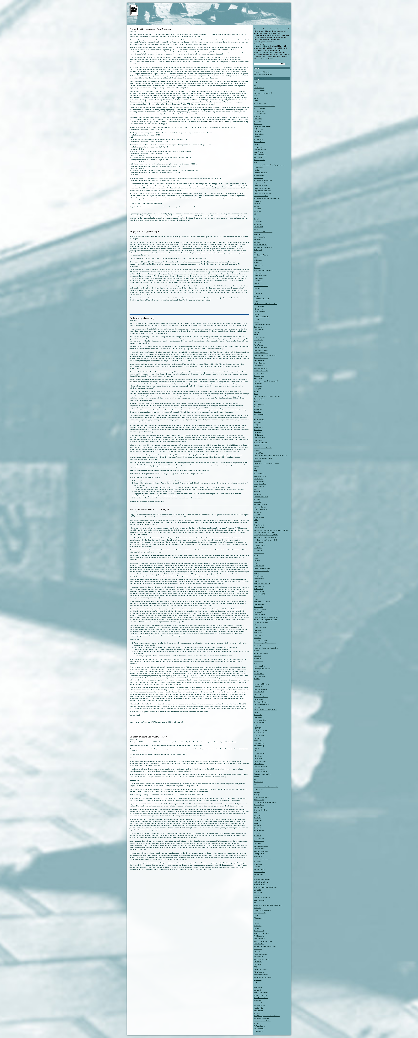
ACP (255, 82)
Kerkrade (257, 515)
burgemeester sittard (261, 196)
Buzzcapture (258, 201)
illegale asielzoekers (260, 443)
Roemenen (257, 825)
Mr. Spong (257, 645)
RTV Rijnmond (259, 838)
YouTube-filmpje (259, 1026)
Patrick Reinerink (259, 722)
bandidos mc (258, 119)
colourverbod (258, 227)
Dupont (256, 296)
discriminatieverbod (260, 275)
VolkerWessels (259, 972)
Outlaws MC (258, 715)
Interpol (256, 466)
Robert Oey (258, 820)
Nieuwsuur (257, 658)
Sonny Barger (258, 864)
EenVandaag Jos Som (261, 299)
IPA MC (256, 471)
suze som (257, 895)
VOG (255, 967)
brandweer (257, 170)
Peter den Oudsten (260, 730)
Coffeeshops (258, 224)
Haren (256, 401)
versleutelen (258, 949)
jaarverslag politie (260, 476)
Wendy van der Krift (260, 995)
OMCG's (257, 679)
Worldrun (257, 1023)
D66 (255, 252)
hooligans (257, 425)
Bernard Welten (259, 139)
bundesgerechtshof (260, 173)
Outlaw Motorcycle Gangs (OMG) (265, 710)
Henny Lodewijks (259, 419)
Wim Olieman (258, 1011)
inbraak (256, 445)
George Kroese (259, 360)
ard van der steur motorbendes (264, 106)
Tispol (256, 915)
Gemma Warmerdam (261, 358)
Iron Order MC (259, 473)
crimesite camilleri (260, 237)
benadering (257, 137)
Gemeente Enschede (261, 353)
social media (258, 856)
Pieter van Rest (259, 743)
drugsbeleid (258, 293)
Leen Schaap (258, 542)
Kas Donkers (258, 512)
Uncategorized (259, 931)
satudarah (257, 843)
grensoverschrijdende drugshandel (266, 381)
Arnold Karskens (259, 108)
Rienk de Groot (259, 805)
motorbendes (258, 635)
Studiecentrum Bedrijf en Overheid (265, 887)
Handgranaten (259, 399)
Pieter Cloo (257, 740)
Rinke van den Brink (260, 810)
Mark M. (256, 581)
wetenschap (258, 1000)
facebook (257, 332)
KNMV (256, 522)
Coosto (256, 229)
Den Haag (257, 268)
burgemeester (258, 178)
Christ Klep (257, 211)
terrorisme (257, 908)
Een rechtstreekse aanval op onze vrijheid (150, 509)
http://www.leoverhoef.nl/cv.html (216, 122)
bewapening (258, 147)
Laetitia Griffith (259, 527)
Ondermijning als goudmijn (142, 318)
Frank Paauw (258, 345)
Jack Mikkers (258, 479)
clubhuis (256, 219)
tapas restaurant (259, 900)
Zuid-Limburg (258, 1031)
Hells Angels (258, 409)
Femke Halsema (259, 337)
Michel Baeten (258, 607)
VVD (255, 982)
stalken (256, 877)
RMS (255, 812)
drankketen (257, 288)
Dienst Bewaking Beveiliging (263, 270)
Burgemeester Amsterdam (263, 180)
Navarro (256, 650)
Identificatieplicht (259, 437)
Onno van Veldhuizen (261, 697)
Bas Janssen (258, 124)
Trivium (256, 928)
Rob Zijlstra (257, 815)
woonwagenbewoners (261, 1018)
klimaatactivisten (259, 517)
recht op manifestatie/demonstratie (266, 787)
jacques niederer (259, 481)
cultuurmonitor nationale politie (264, 247)
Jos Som (257, 499)
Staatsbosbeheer (259, 872)
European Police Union (261, 317)
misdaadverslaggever (261, 622)
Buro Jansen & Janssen (262, 46)
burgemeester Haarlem (262, 188)
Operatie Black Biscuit (261, 704)
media (256, 599)
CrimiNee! (257, 242)
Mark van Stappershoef (262, 584)
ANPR (256, 98)
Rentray (256, 794)
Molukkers (257, 630)
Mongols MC (258, 632)
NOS (255, 663)
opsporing (257, 707)
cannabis (257, 206)
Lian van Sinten (259, 553)
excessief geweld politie (262, 324)
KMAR (256, 520)
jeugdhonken (258, 489)
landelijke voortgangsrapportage (265, 537)
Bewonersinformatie (260, 149)
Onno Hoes (257, 694)
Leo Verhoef (258, 548)
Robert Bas (257, 818)
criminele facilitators (260, 245)
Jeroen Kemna (259, 486)
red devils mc (258, 789)
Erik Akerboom (259, 306)
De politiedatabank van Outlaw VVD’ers (148, 737)
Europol (256, 319)
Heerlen (256, 407)
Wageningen (258, 987)
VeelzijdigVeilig (259, 936)
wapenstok (257, 990)
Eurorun (256, 322)
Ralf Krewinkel (258, 782)
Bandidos (257, 116)
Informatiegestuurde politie (263, 448)
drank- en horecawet (261, 286)
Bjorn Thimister (259, 152)
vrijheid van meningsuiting (262, 977)
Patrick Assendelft (260, 720)
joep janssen (258, 494)
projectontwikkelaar (260, 771)
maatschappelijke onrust (262, 568)
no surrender (258, 661)
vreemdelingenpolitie (261, 974)
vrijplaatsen (257, 980)
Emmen (256, 301)
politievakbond (259, 764)
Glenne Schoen (259, 373)
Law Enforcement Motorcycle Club (265, 540)
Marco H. (257, 573)
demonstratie (258, 265)
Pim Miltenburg (259, 746)
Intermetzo (257, 461)
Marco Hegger (259, 576)
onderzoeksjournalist (261, 689)
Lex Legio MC (258, 550)
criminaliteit (257, 239)
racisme (256, 776)
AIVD (255, 85)
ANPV (256, 100)
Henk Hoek (257, 412)
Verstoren (257, 951)
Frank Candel (258, 340)
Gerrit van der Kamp (261, 371)
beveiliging (257, 144)
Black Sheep (258, 157)
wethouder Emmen (260, 1003)
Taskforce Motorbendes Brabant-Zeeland (268, 905)
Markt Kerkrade (259, 586)
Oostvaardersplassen (261, 699)
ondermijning (258, 686)
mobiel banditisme (260, 627)
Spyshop (257, 866)
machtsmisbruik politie (261, 571)
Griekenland (258, 383)
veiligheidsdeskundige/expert (264, 941)
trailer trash (257, 926)
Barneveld (257, 121)
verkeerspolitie (259, 944)
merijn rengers (259, 604)
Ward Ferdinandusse (261, 992)
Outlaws (256, 712)
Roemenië (257, 828)
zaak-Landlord (259, 1028)
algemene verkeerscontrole (263, 93)
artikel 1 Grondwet (260, 113)
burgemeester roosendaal (262, 193)
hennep (256, 417)
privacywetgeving (259, 769)
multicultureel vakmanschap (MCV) (266, 648)
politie (256, 751)
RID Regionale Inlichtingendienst (265, 802)
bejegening (257, 131)
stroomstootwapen (260, 885)
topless (256, 923)
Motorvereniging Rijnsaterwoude (265, 643)
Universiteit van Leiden (261, 933)
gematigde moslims (260, 347)
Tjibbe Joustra (258, 918)
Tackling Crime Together (262, 897)
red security (258, 792)
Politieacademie (259, 753)
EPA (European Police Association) (265, 304)
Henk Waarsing (259, 414)
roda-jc (256, 823)
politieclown (258, 756)
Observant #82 (259, 674)
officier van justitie (260, 676)
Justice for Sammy (260, 507)
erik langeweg (258, 309)
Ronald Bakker (259, 830)
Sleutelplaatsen (259, 854)
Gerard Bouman (259, 363)
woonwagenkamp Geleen (262, 1021)
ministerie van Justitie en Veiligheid (266, 617)
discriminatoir (258, 278)
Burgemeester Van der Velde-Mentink (266, 198)
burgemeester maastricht (262, 191)
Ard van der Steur (260, 103)
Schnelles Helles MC (261, 851)
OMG (255, 681)
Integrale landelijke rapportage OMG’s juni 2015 (270, 455)
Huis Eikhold (258, 430)
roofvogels (257, 833)
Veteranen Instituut (260, 954)
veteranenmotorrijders (261, 959)
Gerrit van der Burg (260, 368)
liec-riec (256, 555)
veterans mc (258, 962)
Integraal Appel (259, 453)
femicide (256, 334)
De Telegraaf (258, 260)
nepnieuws (257, 656)
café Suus (257, 203)
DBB (255, 257)
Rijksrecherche (259, 807)
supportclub (258, 892)
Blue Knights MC (259, 160)
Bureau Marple (259, 175)
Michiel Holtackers (260, 609)
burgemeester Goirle (261, 183)
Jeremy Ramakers (260, 484)
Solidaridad (257, 861)
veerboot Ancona (259, 938)
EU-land (256, 314)
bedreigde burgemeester (262, 126)
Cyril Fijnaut (258, 250)
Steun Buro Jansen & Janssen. (264, 52)
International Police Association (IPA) (266, 463)
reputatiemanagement (261, 797)
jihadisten (257, 491)
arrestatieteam (259, 111)
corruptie (257, 234)
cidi (255, 214)
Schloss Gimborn (259, 848)
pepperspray (258, 728)
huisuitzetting (258, 435)
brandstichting (258, 167)
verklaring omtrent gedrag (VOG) (265, 946)
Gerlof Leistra (258, 365)
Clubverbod (258, 221)
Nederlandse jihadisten (261, 653)
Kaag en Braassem (260, 509)
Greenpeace (258, 378)
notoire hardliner (259, 666)
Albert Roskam (259, 88)
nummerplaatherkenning (262, 668)
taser (255, 902)
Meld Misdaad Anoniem (262, 602)
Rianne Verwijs (259, 800)
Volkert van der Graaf (261, 969)
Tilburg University (259, 913)
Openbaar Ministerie (261, 702)
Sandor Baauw (259, 841)
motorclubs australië (261, 640)
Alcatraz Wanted (259, 90)
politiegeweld (258, 758)
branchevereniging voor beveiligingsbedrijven (269, 165)
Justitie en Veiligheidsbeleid (263, 74)
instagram (257, 450)
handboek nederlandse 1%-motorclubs (267, 396)
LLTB (255, 563)
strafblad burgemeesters (262, 879)
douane (256, 283)
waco (255, 985)
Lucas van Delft (259, 566)
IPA (255, 468)
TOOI (255, 920)
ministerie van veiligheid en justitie (265, 620)
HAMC (256, 394)
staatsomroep (258, 874)
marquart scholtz (259, 591)
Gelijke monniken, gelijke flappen (145, 231)
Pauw (255, 725)
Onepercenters (259, 692)
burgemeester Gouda (261, 185)
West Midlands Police (261, 998)
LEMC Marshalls (259, 545)
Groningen (257, 389)
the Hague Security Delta (262, 910)
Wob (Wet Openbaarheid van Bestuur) (267, 1016)
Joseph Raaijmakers (261, 504)
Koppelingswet (259, 525)
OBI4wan (257, 671)
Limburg (256, 558)
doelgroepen (258, 281)
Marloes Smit (258, 589)
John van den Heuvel (261, 497)
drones (256, 291)
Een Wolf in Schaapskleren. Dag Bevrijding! (150, 29)
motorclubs (257, 638)
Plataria (256, 748)
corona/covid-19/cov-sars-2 (263, 232)
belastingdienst (259, 134)
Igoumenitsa (258, 440)
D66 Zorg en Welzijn (261, 255)
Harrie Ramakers (259, 404)
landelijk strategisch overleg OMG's (266, 535)
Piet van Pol (258, 738)
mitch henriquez (259, 625)
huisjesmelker (258, 432)
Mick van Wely (259, 612)
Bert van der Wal (259, 142)
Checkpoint (257, 208)
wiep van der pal (259, 1005)
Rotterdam (257, 836)
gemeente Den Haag (261, 350)
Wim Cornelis (258, 1008)
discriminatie (258, 273)
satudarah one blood (261, 846)
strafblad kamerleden (261, 882)
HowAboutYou (258, 427)
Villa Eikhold (258, 964)
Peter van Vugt (259, 735)
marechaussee (259, 578)
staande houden (259, 869)
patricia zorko (258, 717)
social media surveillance (262, 859)
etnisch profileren (259, 311)
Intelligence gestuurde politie (263, 458)
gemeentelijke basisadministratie (265, 355)
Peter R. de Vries (259, 733)
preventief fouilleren (260, 766)
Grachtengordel (259, 376)
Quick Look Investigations (262, 774)
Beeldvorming (258, 129)
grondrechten (258, 386)
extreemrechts (259, 329)
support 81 (257, 890)
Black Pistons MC (260, 155)
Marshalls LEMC (259, 594)
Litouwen (257, 560)
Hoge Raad (257, 422)
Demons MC (258, 263)
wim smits (257, 1013)
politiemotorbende (260, 761)
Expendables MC (259, 327)
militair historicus (259, 614)
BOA (255, 162)
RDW (255, 784)
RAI (255, 779)
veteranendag (258, 956)
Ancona (256, 95)
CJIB (255, 216)
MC (255, 596)
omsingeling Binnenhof (261, 684)
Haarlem (257, 391)
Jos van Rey (258, 502)
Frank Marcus (258, 342)
